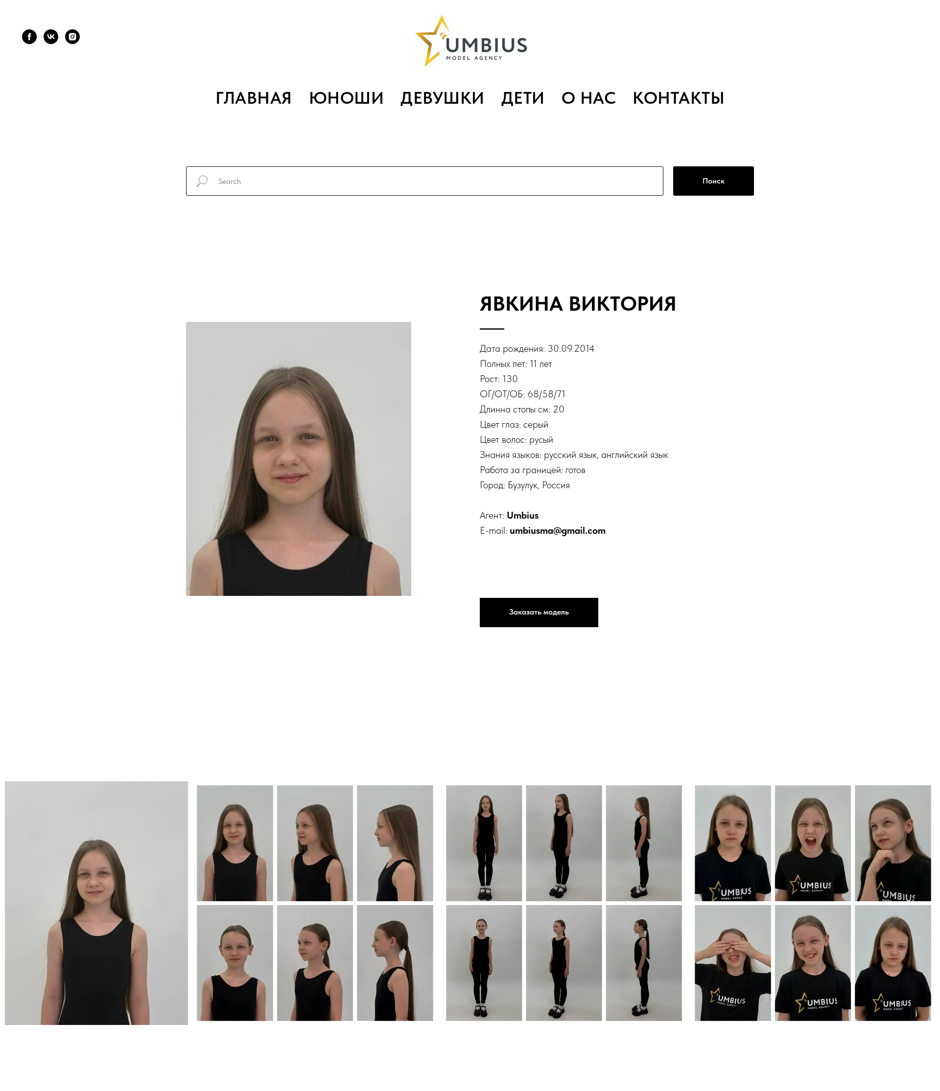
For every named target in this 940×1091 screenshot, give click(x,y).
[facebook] (29, 36)
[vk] (51, 36)
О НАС (589, 98)
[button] (539, 612)
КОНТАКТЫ (679, 98)
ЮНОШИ (346, 98)
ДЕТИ (523, 98)
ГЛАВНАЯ (253, 98)
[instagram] (72, 36)
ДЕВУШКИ (442, 98)
